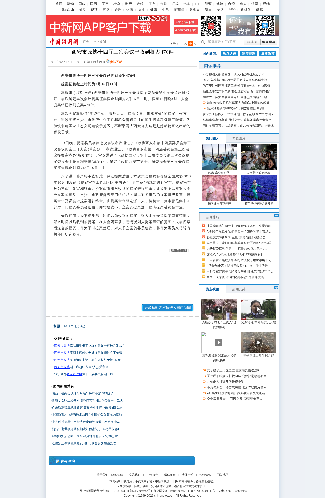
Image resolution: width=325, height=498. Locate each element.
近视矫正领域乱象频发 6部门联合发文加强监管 (84, 443)
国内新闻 (100, 41)
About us (117, 474)
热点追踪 (229, 53)
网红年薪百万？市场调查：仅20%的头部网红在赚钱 (238, 125)
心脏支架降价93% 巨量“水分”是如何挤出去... (237, 237)
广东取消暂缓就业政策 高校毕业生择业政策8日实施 (87, 407)
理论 (232, 9)
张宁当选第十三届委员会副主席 (83, 374)
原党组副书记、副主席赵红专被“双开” (88, 360)
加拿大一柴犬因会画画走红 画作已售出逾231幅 (235, 97)
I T (197, 4)
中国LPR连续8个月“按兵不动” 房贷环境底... (236, 277)
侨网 (254, 4)
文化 (141, 9)
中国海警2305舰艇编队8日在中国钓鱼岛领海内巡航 (87, 415)
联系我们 (134, 474)
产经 (140, 4)
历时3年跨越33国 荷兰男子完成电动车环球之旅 (235, 80)
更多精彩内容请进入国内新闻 (167, 308)
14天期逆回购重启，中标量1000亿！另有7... (237, 248)
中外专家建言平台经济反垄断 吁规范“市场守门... (240, 271)
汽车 (187, 4)
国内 (82, 4)
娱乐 (118, 9)
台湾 (231, 4)
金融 (163, 4)
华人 (243, 4)
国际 (93, 4)
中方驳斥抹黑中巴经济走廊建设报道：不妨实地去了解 (89, 422)
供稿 (259, 9)
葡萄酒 (179, 9)
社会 (117, 4)
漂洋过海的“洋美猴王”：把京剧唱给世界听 (236, 108)
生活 (165, 9)
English (68, 9)
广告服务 (152, 474)
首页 (58, 4)
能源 (208, 4)
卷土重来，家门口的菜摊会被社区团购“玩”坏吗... (240, 243)
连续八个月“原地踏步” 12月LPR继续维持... (236, 254)
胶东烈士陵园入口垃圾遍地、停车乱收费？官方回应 (238, 114)
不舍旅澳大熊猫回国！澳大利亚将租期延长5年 (234, 74)
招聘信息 (205, 474)
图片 (82, 9)
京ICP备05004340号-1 (204, 491)
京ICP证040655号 (140, 491)
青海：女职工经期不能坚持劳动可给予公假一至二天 (87, 400)
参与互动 (116, 62)
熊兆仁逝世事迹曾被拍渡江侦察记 (75, 429)
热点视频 (212, 289)
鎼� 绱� (268, 42)
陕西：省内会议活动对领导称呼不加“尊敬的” (82, 393)
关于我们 (102, 474)
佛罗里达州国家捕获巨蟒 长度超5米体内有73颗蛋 (236, 85)
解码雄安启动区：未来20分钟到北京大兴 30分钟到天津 (89, 436)
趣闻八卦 (239, 289)
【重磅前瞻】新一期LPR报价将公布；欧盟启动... (240, 226)
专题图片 (239, 138)
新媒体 (246, 9)
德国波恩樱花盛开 (219, 203)
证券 (175, 4)
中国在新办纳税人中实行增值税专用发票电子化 (239, 260)
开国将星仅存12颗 (111, 429)
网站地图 (222, 474)
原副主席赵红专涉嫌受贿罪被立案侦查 (88, 352)
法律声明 (187, 474)
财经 (128, 4)
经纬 (266, 4)
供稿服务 (170, 474)
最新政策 (268, 53)
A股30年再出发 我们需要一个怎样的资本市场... (239, 231)
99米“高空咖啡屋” (219, 172)
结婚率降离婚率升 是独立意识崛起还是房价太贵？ (237, 120)
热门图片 (212, 138)
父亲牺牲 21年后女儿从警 (258, 322)
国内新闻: (210, 53)
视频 (94, 9)
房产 (152, 4)
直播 (106, 9)
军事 (105, 4)
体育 (129, 9)
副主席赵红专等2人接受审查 (81, 367)
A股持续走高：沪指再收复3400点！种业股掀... (238, 266)
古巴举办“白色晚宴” (259, 172)
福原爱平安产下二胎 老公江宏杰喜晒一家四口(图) (236, 91)
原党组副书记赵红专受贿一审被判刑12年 (90, 345)
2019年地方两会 (75, 326)
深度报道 (248, 53)
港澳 (219, 4)
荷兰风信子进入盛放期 (259, 203)
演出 (208, 9)
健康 (153, 9)
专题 (220, 9)
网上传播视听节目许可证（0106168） (103, 491)
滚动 (70, 4)
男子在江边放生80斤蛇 (258, 355)
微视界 (194, 9)
